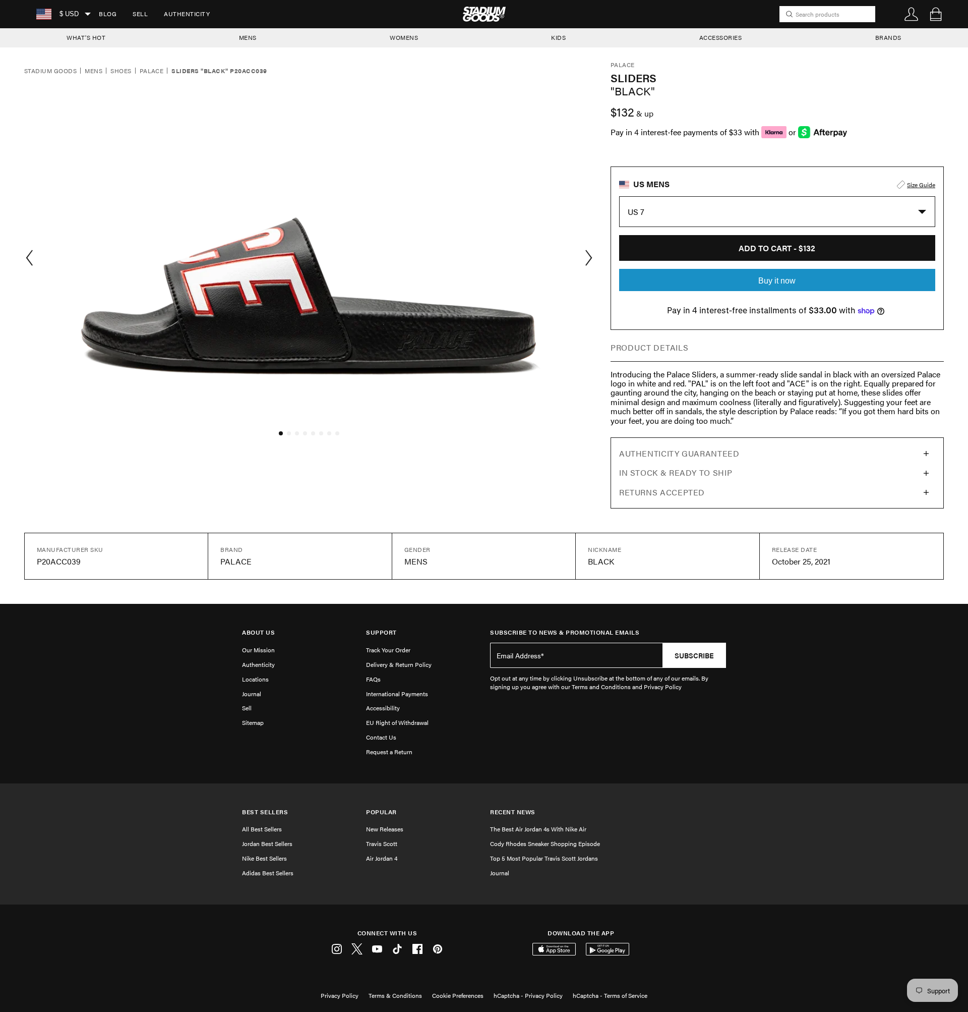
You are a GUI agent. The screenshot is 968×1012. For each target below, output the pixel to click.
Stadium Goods (50, 71)
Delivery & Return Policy (399, 664)
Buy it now (777, 280)
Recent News (512, 812)
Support (381, 632)
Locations (255, 679)
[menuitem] (108, 14)
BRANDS (888, 37)
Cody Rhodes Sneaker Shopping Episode (545, 843)
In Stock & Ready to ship (675, 472)
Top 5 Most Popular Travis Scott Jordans (544, 858)
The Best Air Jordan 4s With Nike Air (538, 828)
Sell (140, 13)
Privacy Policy (339, 995)
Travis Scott (381, 843)
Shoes (120, 71)
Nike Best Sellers (264, 858)
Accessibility (383, 707)
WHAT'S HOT (86, 37)
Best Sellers (265, 812)
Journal (251, 693)
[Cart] (936, 14)
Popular (381, 812)
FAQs (373, 679)
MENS (248, 37)
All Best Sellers (262, 828)
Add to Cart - (777, 248)
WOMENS (404, 37)
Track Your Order (388, 649)
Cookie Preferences (457, 995)
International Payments (397, 693)
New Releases (384, 828)
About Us (258, 632)
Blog (107, 13)
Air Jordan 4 (381, 858)
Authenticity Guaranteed (679, 453)
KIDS (558, 37)
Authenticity (187, 13)
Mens (93, 71)
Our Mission (258, 649)
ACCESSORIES (720, 37)
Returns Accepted (662, 492)
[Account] (911, 14)
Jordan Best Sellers (267, 843)
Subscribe (694, 655)
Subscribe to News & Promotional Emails (564, 632)
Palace (152, 71)
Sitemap (253, 722)
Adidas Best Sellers (267, 872)
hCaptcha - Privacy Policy (528, 995)
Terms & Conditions (395, 995)
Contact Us (381, 737)
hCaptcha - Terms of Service (610, 995)
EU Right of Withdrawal (397, 722)
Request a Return (389, 751)
